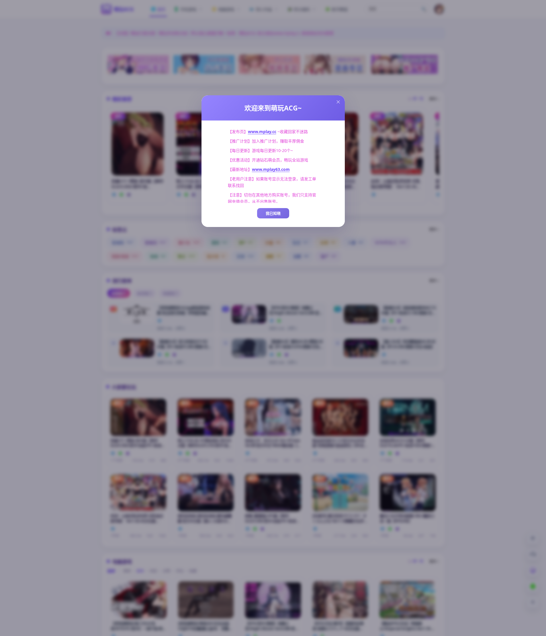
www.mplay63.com (271, 169)
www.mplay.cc (262, 131)
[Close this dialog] (338, 101)
